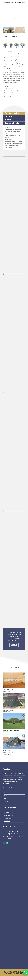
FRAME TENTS (8, 818)
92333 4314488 (15, 638)
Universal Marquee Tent (11, 730)
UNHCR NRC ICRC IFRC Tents (11, 812)
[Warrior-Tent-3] (14, 389)
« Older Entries (7, 755)
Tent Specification (12, 113)
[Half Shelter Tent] (14, 701)
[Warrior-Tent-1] (14, 271)
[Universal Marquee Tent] (14, 721)
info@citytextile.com (15, 640)
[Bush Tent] (14, 741)
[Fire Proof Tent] (14, 680)
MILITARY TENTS (8, 815)
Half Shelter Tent (8, 710)
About (5, 796)
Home (5, 793)
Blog (5, 798)
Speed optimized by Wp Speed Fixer (15, 973)
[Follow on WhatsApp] (7, 843)
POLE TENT (7, 821)
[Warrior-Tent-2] (14, 626)
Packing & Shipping (12, 123)
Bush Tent (6, 751)
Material (8, 120)
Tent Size (8, 117)
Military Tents (6, 691)
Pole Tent (13, 752)
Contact (14, 645)
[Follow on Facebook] (4, 843)
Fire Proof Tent (8, 690)
